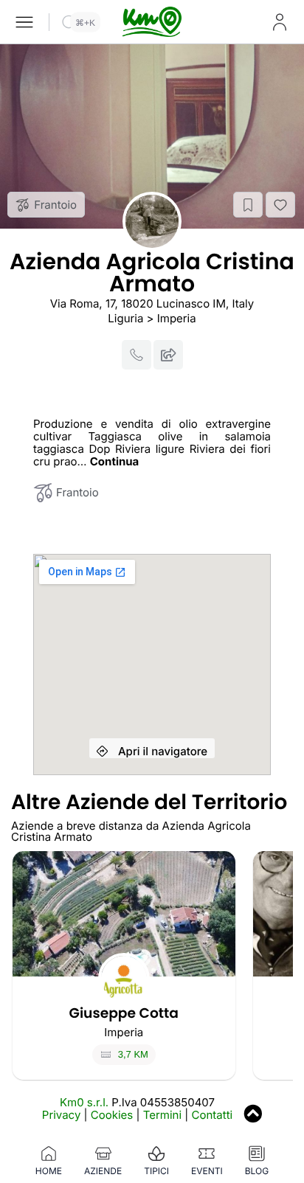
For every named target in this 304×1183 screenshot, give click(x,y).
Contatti (212, 1115)
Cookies (112, 1115)
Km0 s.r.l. (84, 1102)
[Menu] (24, 22)
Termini (162, 1115)
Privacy (61, 1115)
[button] (248, 205)
